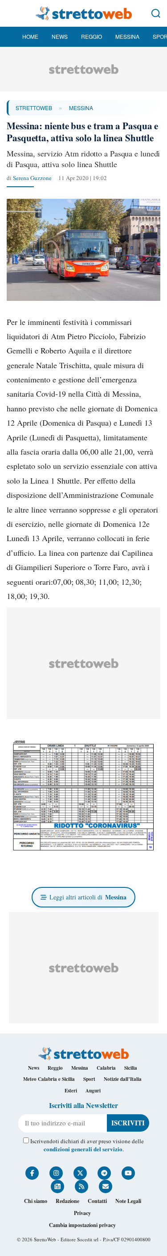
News (60, 36)
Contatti (97, 1201)
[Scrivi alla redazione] (105, 1186)
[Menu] (11, 13)
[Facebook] (32, 1173)
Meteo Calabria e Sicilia (49, 1079)
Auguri (93, 1090)
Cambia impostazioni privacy (82, 1225)
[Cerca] (156, 13)
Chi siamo (35, 1201)
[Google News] (57, 1186)
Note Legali (128, 1201)
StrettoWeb (34, 107)
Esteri (71, 1090)
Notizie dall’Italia (123, 1079)
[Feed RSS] (81, 1186)
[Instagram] (56, 1173)
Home (30, 36)
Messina (127, 36)
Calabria (106, 1067)
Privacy (82, 1213)
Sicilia (130, 1067)
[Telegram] (104, 1173)
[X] (80, 1173)
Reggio (91, 36)
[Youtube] (128, 1173)
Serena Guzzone (32, 178)
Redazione (67, 1201)
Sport (89, 1079)
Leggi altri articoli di (87, 897)
